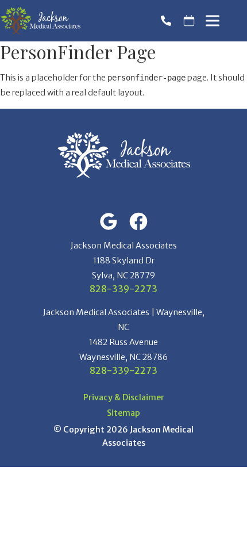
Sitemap (123, 413)
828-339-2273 (123, 289)
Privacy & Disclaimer (123, 398)
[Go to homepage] (40, 20)
